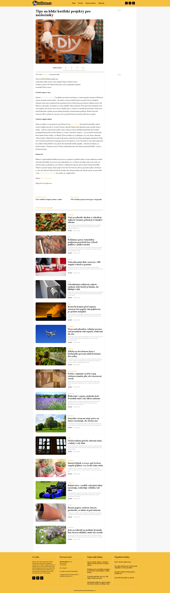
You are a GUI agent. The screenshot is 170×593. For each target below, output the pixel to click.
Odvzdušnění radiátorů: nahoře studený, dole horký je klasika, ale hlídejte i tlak (83, 287)
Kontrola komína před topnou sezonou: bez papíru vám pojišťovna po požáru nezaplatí (84, 309)
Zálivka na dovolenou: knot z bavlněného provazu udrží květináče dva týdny (84, 354)
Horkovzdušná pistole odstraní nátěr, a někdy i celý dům (85, 441)
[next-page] (39, 547)
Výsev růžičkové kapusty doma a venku (49, 199)
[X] (71, 67)
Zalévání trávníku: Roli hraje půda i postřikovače (125, 572)
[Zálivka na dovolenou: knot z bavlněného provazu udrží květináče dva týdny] (51, 356)
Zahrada (71, 214)
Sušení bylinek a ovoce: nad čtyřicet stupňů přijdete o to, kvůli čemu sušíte (85, 464)
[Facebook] (126, 3)
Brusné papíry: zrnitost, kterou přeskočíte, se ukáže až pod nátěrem (84, 508)
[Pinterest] (77, 67)
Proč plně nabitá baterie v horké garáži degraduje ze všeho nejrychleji (126, 567)
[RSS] (133, 3)
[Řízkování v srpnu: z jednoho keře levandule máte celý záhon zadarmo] (51, 401)
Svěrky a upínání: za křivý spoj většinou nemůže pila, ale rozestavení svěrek (85, 376)
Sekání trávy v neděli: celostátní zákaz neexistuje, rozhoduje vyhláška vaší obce (85, 488)
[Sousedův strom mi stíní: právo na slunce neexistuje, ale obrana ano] (51, 423)
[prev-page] (37, 547)
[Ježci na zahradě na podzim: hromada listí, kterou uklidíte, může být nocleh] (51, 535)
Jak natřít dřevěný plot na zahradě (124, 578)
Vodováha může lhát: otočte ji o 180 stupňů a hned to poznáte (84, 263)
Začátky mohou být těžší (47, 173)
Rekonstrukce (72, 371)
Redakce (45, 74)
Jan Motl (70, 230)
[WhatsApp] (83, 67)
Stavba (70, 259)
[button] (122, 3)
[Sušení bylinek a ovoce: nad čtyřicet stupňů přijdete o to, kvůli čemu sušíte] (51, 468)
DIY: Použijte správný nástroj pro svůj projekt (86, 199)
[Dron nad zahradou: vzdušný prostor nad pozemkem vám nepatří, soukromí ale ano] (51, 334)
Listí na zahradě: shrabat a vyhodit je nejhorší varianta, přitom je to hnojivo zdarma (85, 220)
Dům (69, 237)
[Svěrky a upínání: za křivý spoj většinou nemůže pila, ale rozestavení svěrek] (51, 378)
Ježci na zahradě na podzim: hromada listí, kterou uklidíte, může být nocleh (85, 531)
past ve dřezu (75, 124)
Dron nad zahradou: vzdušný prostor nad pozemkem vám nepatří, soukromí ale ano (85, 331)
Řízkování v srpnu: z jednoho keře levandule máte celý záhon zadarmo (84, 397)
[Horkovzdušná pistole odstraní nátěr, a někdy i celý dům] (51, 445)
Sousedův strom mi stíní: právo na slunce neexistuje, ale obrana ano (83, 419)
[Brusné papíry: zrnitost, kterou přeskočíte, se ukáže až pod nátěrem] (51, 512)
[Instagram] (130, 3)
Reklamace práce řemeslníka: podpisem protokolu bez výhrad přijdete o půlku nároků (82, 242)
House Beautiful (46, 178)
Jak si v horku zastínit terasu (123, 562)
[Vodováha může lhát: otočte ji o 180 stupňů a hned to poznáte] (51, 267)
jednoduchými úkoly (47, 97)
